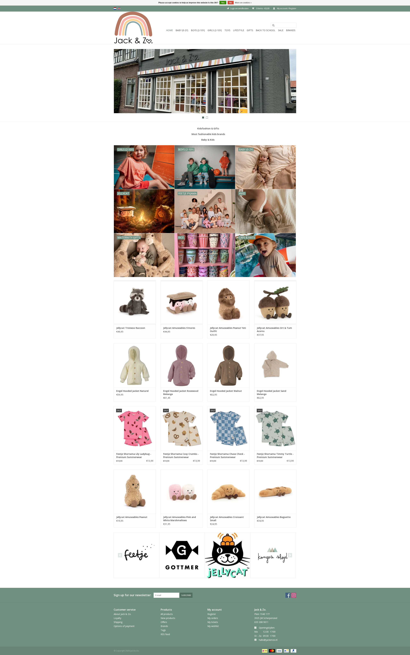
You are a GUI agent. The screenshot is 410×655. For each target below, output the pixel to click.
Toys (227, 30)
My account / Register (286, 8)
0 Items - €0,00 (263, 8)
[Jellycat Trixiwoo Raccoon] (135, 302)
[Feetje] (136, 555)
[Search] (273, 25)
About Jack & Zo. (122, 614)
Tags (163, 630)
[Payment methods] (264, 650)
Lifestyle (238, 30)
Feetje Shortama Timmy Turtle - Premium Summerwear (275, 455)
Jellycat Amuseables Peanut (131, 517)
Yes (223, 3)
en (119, 8)
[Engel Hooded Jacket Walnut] (228, 365)
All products (167, 614)
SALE (280, 30)
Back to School (265, 30)
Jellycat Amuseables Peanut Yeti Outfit (228, 329)
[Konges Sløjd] (273, 555)
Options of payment (124, 626)
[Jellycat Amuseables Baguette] (275, 491)
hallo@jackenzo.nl (268, 639)
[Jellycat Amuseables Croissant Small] (228, 491)
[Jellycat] (227, 555)
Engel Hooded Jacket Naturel (132, 390)
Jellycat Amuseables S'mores (179, 327)
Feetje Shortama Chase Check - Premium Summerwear (227, 455)
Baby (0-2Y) (182, 30)
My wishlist (213, 626)
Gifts (250, 30)
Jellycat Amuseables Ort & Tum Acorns (274, 329)
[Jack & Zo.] (133, 28)
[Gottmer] (182, 555)
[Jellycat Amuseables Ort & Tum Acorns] (275, 302)
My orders (212, 618)
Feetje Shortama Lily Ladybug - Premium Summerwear (133, 455)
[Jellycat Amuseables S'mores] (182, 302)
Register (211, 614)
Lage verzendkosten (239, 8)
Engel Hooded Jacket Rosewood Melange (180, 392)
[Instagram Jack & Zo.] (293, 595)
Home (169, 30)
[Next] (290, 81)
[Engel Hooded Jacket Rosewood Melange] (182, 365)
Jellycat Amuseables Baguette (274, 517)
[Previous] (120, 81)
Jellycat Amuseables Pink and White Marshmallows (179, 519)
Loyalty (117, 618)
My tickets (212, 622)
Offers (164, 622)
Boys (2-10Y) (198, 30)
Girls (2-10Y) (215, 30)
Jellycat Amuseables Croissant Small (227, 519)
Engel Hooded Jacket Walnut (226, 390)
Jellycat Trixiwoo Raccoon (130, 327)
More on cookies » (243, 3)
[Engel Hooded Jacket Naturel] (135, 365)
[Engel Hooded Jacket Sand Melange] (275, 365)
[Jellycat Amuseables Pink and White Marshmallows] (182, 491)
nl (115, 8)
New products (168, 618)
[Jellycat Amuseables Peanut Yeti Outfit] (228, 302)
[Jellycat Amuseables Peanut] (135, 491)
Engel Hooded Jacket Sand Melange (271, 392)
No (230, 3)
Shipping (118, 622)
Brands (290, 30)
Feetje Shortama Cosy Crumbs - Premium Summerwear (181, 455)
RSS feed (165, 634)
